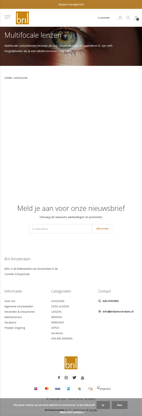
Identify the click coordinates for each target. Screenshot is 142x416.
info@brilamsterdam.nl (118, 311)
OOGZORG (57, 301)
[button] (7, 17)
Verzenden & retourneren (19, 311)
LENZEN (56, 311)
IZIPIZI (55, 327)
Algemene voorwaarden (18, 306)
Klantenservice (13, 317)
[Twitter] (74, 377)
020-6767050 (111, 301)
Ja (103, 405)
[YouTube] (82, 377)
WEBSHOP (57, 322)
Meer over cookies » (72, 412)
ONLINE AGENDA (61, 338)
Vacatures (10, 322)
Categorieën (61, 291)
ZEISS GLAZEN (60, 306)
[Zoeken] (128, 18)
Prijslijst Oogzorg (14, 327)
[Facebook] (59, 377)
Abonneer (102, 228)
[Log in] (120, 18)
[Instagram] (66, 377)
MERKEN (56, 317)
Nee (119, 405)
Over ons (9, 301)
